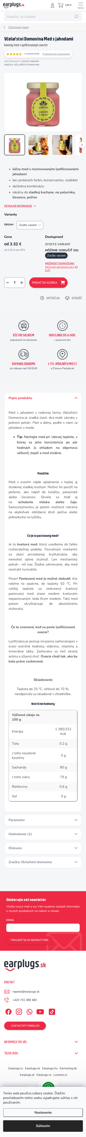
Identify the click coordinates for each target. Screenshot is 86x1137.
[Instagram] (18, 1010)
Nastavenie (43, 1112)
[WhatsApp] (28, 1010)
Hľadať (76, 16)
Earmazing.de (68, 1068)
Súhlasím (43, 1126)
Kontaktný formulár (25, 1025)
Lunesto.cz (60, 1075)
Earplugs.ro (44, 1075)
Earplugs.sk (32, 1068)
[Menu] (81, 5)
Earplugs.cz (15, 1068)
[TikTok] (51, 1010)
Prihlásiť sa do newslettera (29, 940)
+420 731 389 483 (25, 1000)
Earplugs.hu (50, 1068)
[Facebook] (7, 1010)
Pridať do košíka (44, 282)
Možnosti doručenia (61, 267)
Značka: (21, 64)
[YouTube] (40, 1010)
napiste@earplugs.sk (26, 992)
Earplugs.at (27, 1075)
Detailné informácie (18, 206)
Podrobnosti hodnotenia (56, 54)
